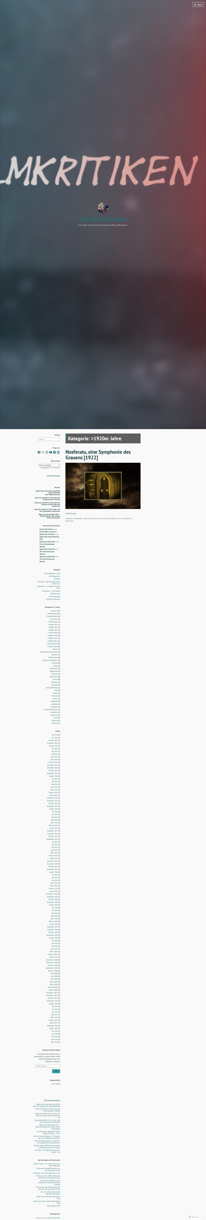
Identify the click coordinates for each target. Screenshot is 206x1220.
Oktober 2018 (52, 965)
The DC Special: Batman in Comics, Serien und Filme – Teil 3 (48, 1132)
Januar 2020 (54, 924)
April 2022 (54, 850)
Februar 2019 (52, 954)
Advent (38, 1218)
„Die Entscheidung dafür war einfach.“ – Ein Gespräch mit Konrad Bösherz (47, 1142)
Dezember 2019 (52, 927)
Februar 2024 (53, 792)
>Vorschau (54, 674)
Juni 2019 (55, 943)
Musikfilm (54, 712)
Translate (56, 468)
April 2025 (54, 757)
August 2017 (53, 1004)
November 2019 (52, 930)
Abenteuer (53, 677)
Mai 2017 (55, 1012)
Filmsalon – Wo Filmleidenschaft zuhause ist (49, 583)
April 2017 (54, 1015)
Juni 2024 (55, 781)
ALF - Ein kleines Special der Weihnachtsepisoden (50, 1193)
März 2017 (54, 1017)
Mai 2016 (55, 1037)
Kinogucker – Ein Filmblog (51, 591)
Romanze (54, 715)
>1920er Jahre (53, 622)
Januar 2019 (54, 957)
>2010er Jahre (51, 644)
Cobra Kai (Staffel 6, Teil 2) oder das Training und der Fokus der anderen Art (47, 504)
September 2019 (52, 935)
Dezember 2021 (52, 861)
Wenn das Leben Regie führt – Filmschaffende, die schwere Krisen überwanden (49, 516)
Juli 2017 (55, 1006)
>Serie (55, 666)
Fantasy (54, 696)
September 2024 (52, 773)
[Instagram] (46, 452)
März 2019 (53, 952)
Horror (55, 699)
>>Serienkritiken (51, 616)
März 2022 (54, 853)
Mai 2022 (55, 847)
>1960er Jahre (53, 630)
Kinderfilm (54, 701)
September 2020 (52, 902)
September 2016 (52, 1026)
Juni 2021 (55, 877)
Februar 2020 (53, 921)
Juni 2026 (55, 738)
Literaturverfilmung (50, 710)
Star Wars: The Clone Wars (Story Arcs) (46, 1173)
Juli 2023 (55, 812)
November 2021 (52, 864)
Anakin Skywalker (54, 1218)
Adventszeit (44, 1218)
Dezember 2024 (52, 765)
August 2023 (53, 809)
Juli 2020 (55, 908)
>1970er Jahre (53, 633)
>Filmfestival (52, 657)
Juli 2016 (55, 1031)
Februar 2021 (53, 888)
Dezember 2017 (51, 993)
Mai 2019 (55, 946)
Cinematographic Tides (52, 573)
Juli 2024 (55, 779)
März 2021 (53, 886)
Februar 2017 (53, 1020)
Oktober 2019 (53, 932)
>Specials (53, 668)
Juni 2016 (55, 1034)
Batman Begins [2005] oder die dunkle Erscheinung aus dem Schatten (47, 1147)
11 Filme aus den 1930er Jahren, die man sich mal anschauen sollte (48, 1188)
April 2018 (53, 982)
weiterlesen (70, 513)
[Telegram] (54, 452)
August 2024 (53, 776)
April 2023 (54, 820)
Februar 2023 (53, 825)
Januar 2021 (54, 891)
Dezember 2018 (51, 960)
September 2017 (52, 1001)
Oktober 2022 (53, 836)
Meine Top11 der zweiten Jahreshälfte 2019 (47, 1202)
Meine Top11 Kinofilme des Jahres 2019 (48, 1197)
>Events (54, 655)
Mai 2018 (54, 979)
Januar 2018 (53, 990)
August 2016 (53, 1028)
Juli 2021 (55, 875)
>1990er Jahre (52, 638)
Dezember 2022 (52, 831)
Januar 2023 (54, 828)
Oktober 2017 (52, 998)
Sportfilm (55, 721)
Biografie (55, 685)
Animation (54, 682)
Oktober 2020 (53, 899)
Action (55, 679)
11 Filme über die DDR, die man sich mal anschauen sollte (48, 1169)
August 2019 (53, 938)
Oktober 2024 (53, 771)
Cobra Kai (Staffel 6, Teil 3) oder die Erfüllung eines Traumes (47, 498)
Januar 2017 (54, 1023)
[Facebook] (39, 452)
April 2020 (54, 916)
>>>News (53, 611)
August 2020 (53, 905)
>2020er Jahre (52, 646)
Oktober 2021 (53, 867)
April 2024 (54, 787)
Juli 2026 (55, 735)
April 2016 (54, 1039)
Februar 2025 (53, 762)
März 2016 (54, 1042)
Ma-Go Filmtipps (54, 596)
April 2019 (54, 949)
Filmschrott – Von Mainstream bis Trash (48, 587)
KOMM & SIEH (55, 594)
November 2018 (51, 962)
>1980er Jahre (52, 636)
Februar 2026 (53, 740)
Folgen (56, 1071)
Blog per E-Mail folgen (51, 1050)
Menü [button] (199, 5)
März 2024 (54, 790)
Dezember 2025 (52, 743)
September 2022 (52, 839)
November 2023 (52, 801)
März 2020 (54, 919)
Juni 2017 (55, 1009)
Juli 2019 (55, 941)
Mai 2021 (55, 880)
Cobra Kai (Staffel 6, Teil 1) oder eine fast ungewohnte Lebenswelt (47, 510)
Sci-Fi (55, 718)
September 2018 (51, 968)
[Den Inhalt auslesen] (45, 1100)
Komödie (54, 704)
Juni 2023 (55, 814)
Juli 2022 (55, 842)
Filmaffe (57, 579)
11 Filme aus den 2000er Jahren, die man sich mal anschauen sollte (48, 1177)
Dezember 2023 (52, 798)
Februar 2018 (52, 987)
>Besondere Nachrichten (48, 652)
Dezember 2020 (51, 894)
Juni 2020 (55, 910)
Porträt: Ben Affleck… (47, 529)
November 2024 (52, 768)
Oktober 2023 (53, 803)
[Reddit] (58, 452)
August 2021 (53, 872)
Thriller (54, 723)
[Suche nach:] (49, 439)
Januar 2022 (54, 858)
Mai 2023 (55, 817)
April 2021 (54, 883)
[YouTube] (50, 452)
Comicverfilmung (51, 688)
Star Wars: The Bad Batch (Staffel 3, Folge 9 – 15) (47, 1151)
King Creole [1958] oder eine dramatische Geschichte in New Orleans (49, 1182)
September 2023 (52, 806)
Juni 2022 (55, 845)
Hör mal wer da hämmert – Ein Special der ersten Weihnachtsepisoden (47, 1137)
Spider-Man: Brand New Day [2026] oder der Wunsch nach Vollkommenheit (46, 1105)
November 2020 (52, 897)
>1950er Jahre (53, 627)
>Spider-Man (53, 671)
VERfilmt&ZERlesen (53, 599)
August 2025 (53, 746)
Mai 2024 (55, 784)
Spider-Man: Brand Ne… (47, 542)
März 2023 (54, 823)
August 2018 (52, 971)
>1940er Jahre (53, 625)
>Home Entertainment (49, 660)
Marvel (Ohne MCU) (53, 1206)
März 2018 (53, 984)
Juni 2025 (55, 751)
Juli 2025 (55, 749)
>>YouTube (53, 619)
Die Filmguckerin (54, 576)
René (69, 518)
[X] (43, 452)
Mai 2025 (55, 754)
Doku (56, 690)
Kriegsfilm (54, 707)
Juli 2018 (54, 973)
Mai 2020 (55, 913)
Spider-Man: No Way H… (47, 534)
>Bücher (55, 649)
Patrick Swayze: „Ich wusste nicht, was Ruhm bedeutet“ (47, 1165)
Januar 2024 (54, 795)
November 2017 (51, 995)
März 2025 (54, 760)
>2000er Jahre (52, 641)
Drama (55, 693)
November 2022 (52, 834)
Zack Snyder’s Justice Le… (48, 532)
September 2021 (52, 869)
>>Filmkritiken (51, 614)
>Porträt (54, 663)
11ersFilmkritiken (103, 219)
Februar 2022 (53, 856)
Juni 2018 (54, 976)
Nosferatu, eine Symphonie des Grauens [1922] (98, 455)
